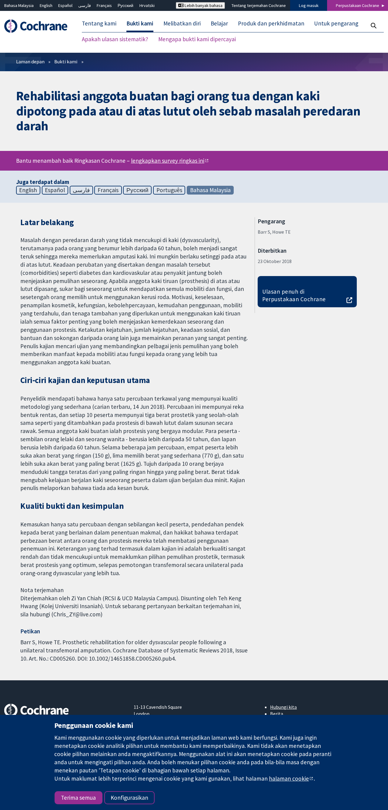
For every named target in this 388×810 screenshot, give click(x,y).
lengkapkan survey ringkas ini (167, 160)
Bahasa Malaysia (19, 5)
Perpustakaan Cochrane (357, 5)
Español (65, 5)
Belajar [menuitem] (219, 23)
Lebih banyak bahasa (203, 5)
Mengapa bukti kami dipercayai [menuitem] (197, 39)
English (46, 5)
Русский (125, 5)
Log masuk (309, 5)
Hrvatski (147, 5)
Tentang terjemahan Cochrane (259, 5)
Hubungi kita (283, 707)
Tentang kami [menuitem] (99, 23)
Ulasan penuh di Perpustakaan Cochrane (294, 295)
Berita (276, 714)
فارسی (84, 5)
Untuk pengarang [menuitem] (336, 23)
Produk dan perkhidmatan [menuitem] (271, 23)
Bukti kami (65, 61)
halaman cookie (289, 778)
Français (104, 5)
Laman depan (30, 61)
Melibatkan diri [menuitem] (182, 23)
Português (169, 190)
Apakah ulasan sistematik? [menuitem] (115, 39)
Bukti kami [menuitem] (139, 23)
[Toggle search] (373, 25)
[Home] (38, 26)
